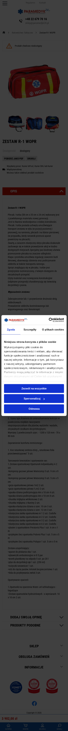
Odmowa (34, 408)
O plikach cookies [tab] (53, 329)
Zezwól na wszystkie (34, 388)
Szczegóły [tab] (30, 329)
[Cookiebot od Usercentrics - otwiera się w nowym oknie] (49, 320)
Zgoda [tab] (11, 329)
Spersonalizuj (32, 398)
